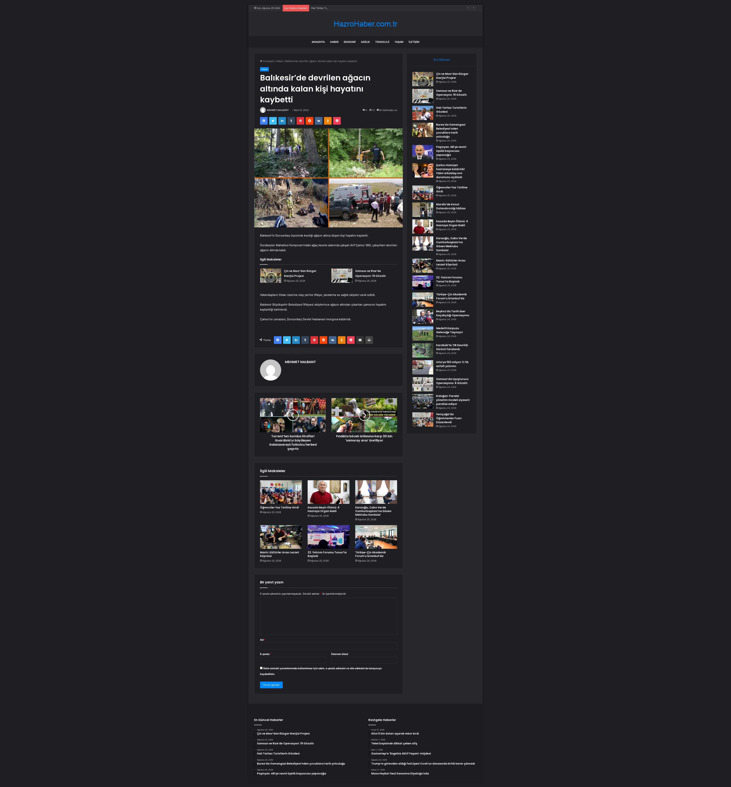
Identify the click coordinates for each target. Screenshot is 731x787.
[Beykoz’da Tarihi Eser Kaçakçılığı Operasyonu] (422, 316)
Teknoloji (382, 41)
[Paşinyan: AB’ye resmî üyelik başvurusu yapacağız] (422, 152)
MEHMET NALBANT (278, 110)
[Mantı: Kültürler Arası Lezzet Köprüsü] (281, 537)
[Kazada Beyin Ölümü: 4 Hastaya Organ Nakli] (329, 492)
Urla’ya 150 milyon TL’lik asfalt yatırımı (452, 364)
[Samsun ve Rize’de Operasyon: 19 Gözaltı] (341, 275)
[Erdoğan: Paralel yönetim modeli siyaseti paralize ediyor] (422, 401)
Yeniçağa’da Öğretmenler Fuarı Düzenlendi (449, 418)
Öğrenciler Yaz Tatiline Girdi (279, 507)
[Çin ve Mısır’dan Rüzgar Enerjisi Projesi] (270, 275)
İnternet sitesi (339, 654)
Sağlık (365, 41)
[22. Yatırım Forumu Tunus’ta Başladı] (329, 537)
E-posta (265, 654)
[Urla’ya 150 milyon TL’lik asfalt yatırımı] (422, 367)
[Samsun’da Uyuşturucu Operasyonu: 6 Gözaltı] (422, 384)
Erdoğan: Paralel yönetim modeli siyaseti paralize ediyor (453, 400)
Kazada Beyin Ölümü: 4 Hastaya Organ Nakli (323, 509)
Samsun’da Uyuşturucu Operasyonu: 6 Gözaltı (452, 381)
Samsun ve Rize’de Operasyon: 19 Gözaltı (451, 93)
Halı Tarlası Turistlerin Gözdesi (329, 8)
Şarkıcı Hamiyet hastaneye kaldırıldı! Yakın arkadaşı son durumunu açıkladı (450, 171)
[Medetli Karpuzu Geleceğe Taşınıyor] (422, 333)
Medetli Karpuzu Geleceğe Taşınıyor (449, 330)
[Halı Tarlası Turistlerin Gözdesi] (422, 113)
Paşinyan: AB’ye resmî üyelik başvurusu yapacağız (451, 151)
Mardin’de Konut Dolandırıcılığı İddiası (451, 206)
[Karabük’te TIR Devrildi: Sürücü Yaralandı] (422, 350)
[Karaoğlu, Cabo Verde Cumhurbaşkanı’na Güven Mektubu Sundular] (376, 492)
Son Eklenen (441, 59)
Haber (334, 41)
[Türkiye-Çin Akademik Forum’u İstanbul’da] (376, 537)
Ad (262, 639)
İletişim (414, 41)
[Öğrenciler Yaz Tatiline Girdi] (281, 492)
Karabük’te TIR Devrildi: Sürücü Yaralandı (452, 347)
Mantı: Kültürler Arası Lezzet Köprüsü (279, 554)
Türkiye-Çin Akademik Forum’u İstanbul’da (370, 554)
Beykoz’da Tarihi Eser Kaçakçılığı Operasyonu (452, 313)
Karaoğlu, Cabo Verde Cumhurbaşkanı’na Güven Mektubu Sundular (373, 511)
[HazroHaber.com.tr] (365, 24)
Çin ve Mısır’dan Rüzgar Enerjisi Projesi (452, 76)
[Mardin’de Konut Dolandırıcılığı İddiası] (422, 209)
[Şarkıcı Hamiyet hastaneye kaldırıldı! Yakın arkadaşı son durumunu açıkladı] (422, 170)
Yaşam (399, 41)
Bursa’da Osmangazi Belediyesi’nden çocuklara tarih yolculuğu (450, 131)
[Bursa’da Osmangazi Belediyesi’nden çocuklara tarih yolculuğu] (422, 130)
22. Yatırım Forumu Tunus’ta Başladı (327, 554)
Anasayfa (318, 41)
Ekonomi (350, 41)
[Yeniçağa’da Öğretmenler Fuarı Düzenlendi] (422, 419)
